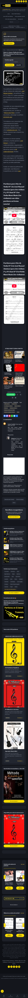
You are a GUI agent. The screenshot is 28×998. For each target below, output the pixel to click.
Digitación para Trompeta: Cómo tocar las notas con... (16, 545)
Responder (10, 430)
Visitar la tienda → (9, 43)
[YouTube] (21, 1)
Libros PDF (18, 64)
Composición (14, 403)
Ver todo (22, 864)
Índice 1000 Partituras (16, 13)
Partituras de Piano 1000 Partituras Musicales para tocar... (16, 538)
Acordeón (7, 571)
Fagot (11, 586)
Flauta (16, 586)
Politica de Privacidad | (7, 976)
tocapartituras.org (6, 9)
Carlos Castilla (11, 424)
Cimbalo (20, 579)
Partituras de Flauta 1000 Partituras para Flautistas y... (17, 558)
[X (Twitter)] (24, 1)
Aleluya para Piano (9, 112)
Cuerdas (6, 586)
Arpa (18, 571)
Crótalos (6, 584)
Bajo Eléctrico (7, 574)
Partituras (6, 408)
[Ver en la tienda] (14, 898)
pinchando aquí (7, 117)
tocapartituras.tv (20, 27)
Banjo (13, 574)
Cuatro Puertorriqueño (14, 584)
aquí (19, 171)
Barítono (18, 574)
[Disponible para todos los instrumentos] (14, 829)
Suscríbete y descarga (8, 27)
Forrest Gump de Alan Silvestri (15, 883)
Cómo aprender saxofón (20, 16)
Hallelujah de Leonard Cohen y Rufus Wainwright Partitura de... (17, 552)
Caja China (18, 576)
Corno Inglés (19, 581)
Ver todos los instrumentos (10, 589)
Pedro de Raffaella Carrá (15, 931)
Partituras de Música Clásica (9, 412)
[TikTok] (19, 1)
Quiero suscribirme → (14, 516)
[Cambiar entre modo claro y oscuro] (2, 991)
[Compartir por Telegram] (12, 397)
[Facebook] (17, 1)
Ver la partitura (9, 64)
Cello (11, 579)
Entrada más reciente (9, 499)
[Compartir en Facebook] (17, 394)
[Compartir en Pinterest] (15, 397)
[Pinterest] (26, 1)
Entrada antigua (19, 499)
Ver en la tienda (14, 801)
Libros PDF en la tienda (13, 26)
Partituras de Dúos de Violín (12, 49)
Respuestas (10, 434)
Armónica (13, 571)
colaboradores (7, 403)
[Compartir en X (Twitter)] (20, 394)
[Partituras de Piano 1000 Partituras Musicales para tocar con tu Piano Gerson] (6, 540)
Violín (18, 412)
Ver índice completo (14, 592)
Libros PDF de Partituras (8, 16)
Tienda (24, 996)
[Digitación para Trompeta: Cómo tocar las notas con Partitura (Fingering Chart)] (6, 546)
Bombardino (7, 576)
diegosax (13, 438)
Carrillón (6, 579)
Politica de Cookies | (16, 976)
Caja (13, 576)
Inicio (9, 13)
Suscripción (20, 19)
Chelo (16, 579)
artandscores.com (12, 130)
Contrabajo (12, 581)
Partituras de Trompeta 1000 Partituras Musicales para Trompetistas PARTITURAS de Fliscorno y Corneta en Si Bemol (14, 602)
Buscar (17, 996)
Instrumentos (10, 996)
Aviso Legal (23, 976)
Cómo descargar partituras (10, 19)
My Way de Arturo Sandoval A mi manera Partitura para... (17, 532)
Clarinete (6, 581)
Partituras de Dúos (13, 408)
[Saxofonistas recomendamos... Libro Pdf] (14, 784)
